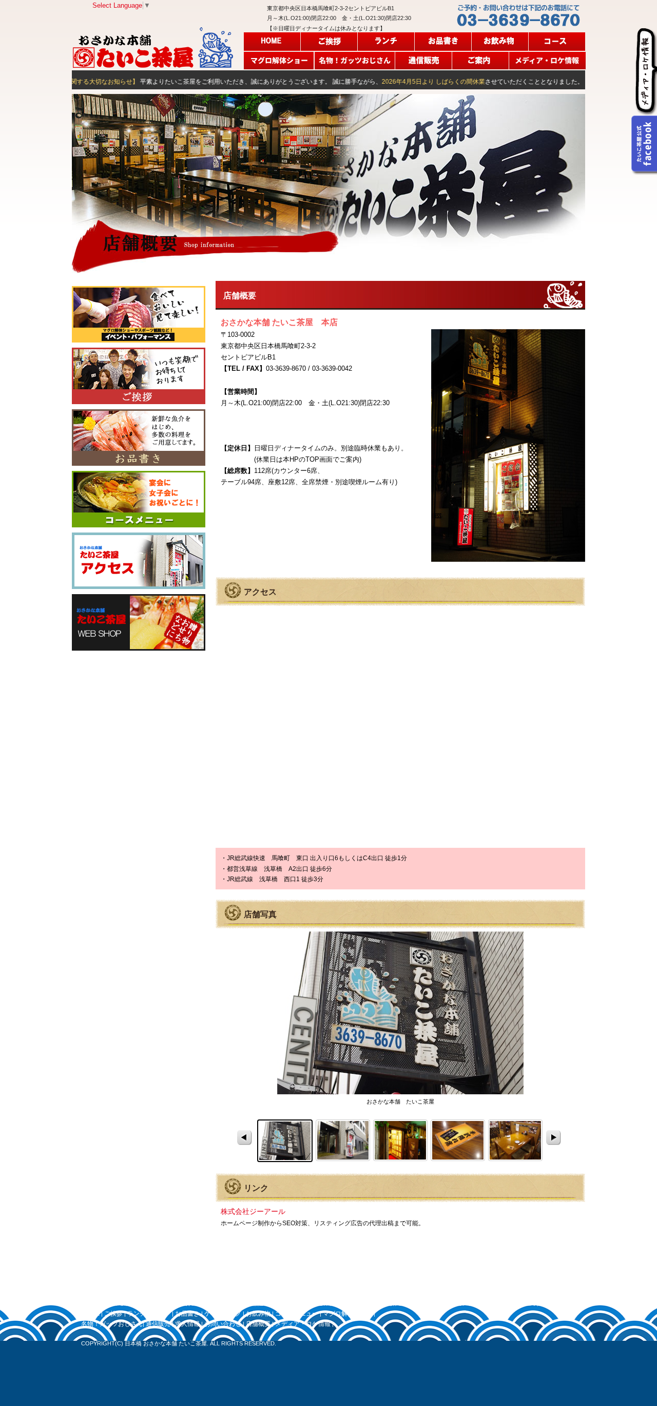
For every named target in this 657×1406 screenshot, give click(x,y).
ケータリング (222, 1313)
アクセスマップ (138, 561)
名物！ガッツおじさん (355, 60)
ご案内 (480, 60)
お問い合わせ (222, 1323)
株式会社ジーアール (253, 1211)
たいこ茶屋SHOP (138, 622)
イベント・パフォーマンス (138, 314)
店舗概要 (258, 1323)
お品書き (443, 41)
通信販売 (423, 60)
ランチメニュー (386, 41)
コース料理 (138, 499)
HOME (272, 41)
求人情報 (187, 1323)
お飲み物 (500, 41)
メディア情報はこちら (645, 71)
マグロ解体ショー (279, 60)
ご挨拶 (329, 41)
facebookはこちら (640, 144)
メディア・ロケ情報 (547, 60)
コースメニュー (557, 41)
